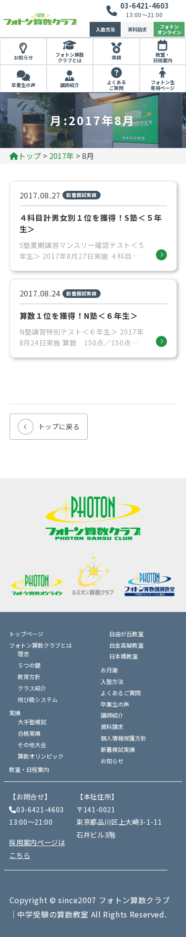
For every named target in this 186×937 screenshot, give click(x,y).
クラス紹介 (32, 688)
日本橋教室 (123, 656)
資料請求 (137, 29)
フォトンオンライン (169, 29)
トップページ (26, 634)
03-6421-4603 (144, 5)
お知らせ (23, 57)
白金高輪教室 (126, 645)
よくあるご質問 (116, 85)
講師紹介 (69, 85)
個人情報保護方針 (123, 738)
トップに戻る (59, 426)
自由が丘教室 (126, 634)
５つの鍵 (29, 665)
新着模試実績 (118, 749)
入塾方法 (105, 29)
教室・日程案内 (29, 769)
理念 (23, 654)
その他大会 (32, 744)
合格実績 (29, 733)
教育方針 (29, 676)
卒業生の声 (23, 85)
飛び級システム (38, 699)
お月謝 (109, 670)
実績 (116, 57)
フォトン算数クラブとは (69, 57)
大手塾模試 (32, 722)
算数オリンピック (40, 756)
